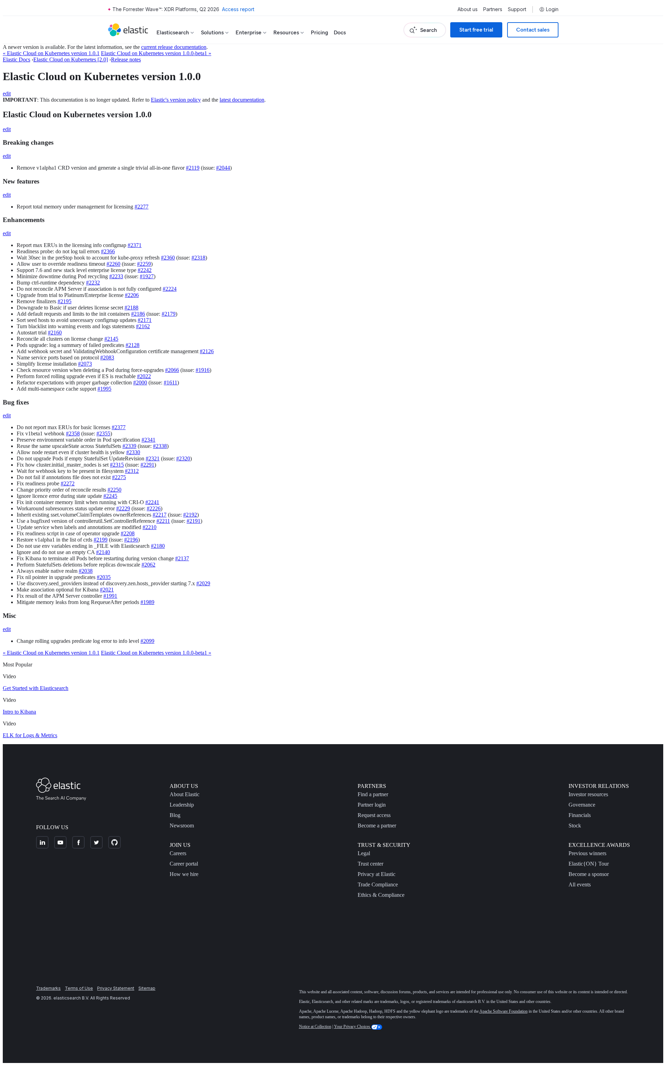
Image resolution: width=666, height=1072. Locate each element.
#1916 (203, 370)
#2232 (93, 283)
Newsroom (182, 825)
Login (552, 9)
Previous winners (587, 853)
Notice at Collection (315, 1026)
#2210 (149, 527)
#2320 (183, 458)
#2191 (193, 521)
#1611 (170, 382)
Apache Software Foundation (503, 1011)
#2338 (160, 446)
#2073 (85, 364)
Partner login (372, 805)
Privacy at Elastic (376, 874)
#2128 (132, 345)
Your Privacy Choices (352, 1026)
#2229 (123, 508)
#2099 (147, 641)
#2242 (145, 270)
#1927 (147, 276)
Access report (238, 9)
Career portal (184, 864)
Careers (178, 853)
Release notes (126, 59)
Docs (340, 32)
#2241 (152, 502)
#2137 (182, 558)
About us (468, 9)
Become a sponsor (589, 874)
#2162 (143, 326)
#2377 (119, 427)
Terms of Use (79, 988)
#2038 (86, 571)
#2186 (138, 314)
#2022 (144, 376)
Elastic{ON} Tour (589, 864)
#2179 (169, 314)
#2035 (104, 577)
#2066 (172, 370)
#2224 (170, 289)
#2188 (131, 307)
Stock (575, 825)
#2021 (107, 590)
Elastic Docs (16, 59)
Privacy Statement (115, 988)
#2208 (128, 533)
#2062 (148, 565)
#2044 (223, 168)
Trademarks (48, 988)
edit (7, 93)
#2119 (192, 168)
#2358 (73, 433)
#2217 (159, 515)
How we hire (184, 874)
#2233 (116, 276)
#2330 (133, 452)
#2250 (114, 490)
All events (580, 884)
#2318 (198, 258)
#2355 (103, 433)
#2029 (203, 583)
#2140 (103, 552)
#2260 (113, 264)
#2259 (144, 264)
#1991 (110, 596)
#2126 (207, 351)
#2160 (55, 332)
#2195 (64, 301)
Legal (364, 853)
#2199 (101, 540)
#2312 (132, 471)
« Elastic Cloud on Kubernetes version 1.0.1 (51, 53)
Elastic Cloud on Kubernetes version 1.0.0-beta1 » (156, 53)
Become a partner (377, 825)
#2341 (148, 440)
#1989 (147, 602)
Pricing (319, 32)
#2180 (158, 546)
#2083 (107, 357)
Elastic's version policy (176, 100)
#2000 (140, 382)
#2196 (131, 540)
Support (517, 9)
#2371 (135, 245)
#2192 (190, 515)
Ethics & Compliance (381, 895)
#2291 (147, 465)
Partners (492, 9)
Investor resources (588, 794)
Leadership (182, 805)
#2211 (163, 521)
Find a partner (373, 794)
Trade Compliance (378, 884)
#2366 (108, 251)
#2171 (145, 320)
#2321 (153, 458)
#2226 (154, 508)
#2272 (68, 483)
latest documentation (242, 100)
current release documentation (173, 47)
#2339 (129, 446)
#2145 (111, 339)
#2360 (168, 258)
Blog (175, 815)
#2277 (141, 207)
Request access (374, 815)
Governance (582, 805)
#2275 (119, 477)
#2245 (110, 496)
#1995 (104, 389)
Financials (580, 815)
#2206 (132, 295)
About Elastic (184, 794)
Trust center (370, 864)
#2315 (117, 465)
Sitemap (146, 988)
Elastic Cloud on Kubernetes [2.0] (70, 59)
